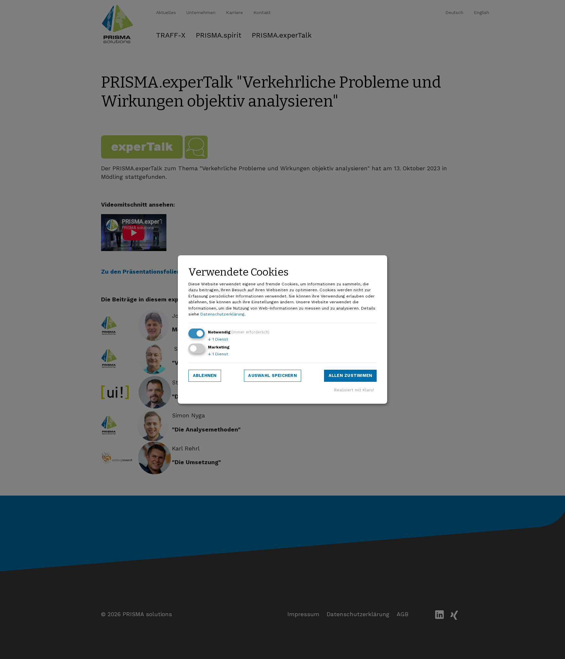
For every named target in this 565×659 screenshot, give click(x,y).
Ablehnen (205, 375)
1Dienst (218, 339)
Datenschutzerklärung (222, 314)
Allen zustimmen (350, 375)
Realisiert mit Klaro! (354, 390)
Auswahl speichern (272, 375)
